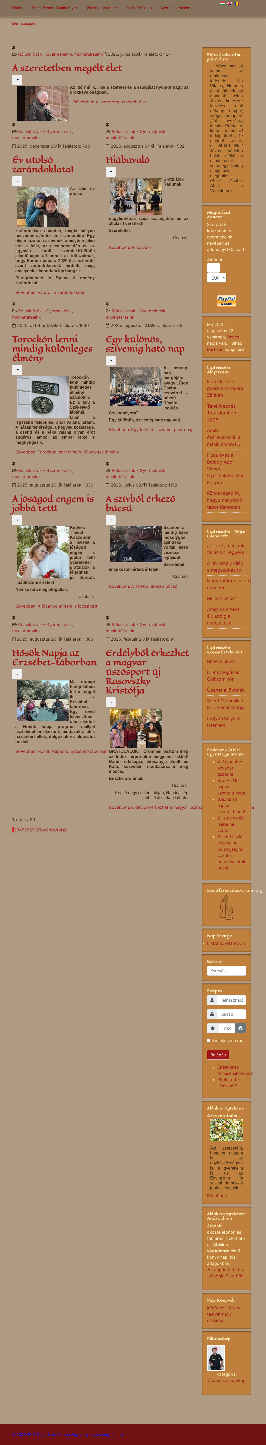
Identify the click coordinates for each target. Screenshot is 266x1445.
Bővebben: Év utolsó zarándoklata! (50, 292)
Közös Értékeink (138, 7)
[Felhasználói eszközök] (17, 80)
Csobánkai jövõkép (226, 1380)
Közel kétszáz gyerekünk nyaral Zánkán (225, 388)
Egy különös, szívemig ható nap (145, 344)
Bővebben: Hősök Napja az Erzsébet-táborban (62, 751)
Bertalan (215, 349)
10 (37, 829)
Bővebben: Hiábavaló (130, 247)
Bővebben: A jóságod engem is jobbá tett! (57, 606)
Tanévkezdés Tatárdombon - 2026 (223, 412)
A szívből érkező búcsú (141, 504)
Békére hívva (221, 661)
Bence (233, 336)
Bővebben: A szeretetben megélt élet (109, 101)
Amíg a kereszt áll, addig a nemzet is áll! (223, 616)
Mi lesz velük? (222, 598)
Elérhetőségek (24, 23)
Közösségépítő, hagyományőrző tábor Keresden (224, 500)
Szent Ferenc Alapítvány (53, 7)
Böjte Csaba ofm (99, 7)
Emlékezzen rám (228, 1040)
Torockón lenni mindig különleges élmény (52, 348)
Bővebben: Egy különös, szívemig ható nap (151, 429)
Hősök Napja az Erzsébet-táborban (54, 658)
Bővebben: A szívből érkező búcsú (143, 586)
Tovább (46, 829)
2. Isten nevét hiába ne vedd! (230, 824)
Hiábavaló (128, 160)
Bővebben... (218, 1195)
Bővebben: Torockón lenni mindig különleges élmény (67, 452)
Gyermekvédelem (175, 7)
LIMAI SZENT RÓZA (226, 943)
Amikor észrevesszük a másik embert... (224, 437)
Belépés (218, 1054)
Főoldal (18, 7)
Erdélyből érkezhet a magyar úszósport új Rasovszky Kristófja (147, 672)
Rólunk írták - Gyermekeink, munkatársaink (60, 54)
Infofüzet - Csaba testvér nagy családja (224, 1314)
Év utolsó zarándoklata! (43, 165)
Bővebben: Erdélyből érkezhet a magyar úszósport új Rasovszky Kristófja (181, 807)
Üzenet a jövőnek (226, 690)
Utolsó (60, 829)
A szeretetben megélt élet (67, 68)
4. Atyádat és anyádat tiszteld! (230, 768)
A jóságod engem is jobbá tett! (53, 504)
